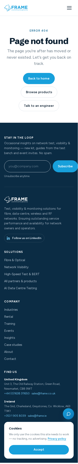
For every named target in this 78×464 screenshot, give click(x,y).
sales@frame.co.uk (43, 393)
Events (9, 331)
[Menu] (69, 8)
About (8, 352)
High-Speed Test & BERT (22, 274)
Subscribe (65, 166)
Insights (9, 338)
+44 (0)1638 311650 (17, 393)
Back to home (39, 78)
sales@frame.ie (37, 415)
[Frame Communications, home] (16, 7)
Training (9, 324)
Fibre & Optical (14, 260)
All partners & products (20, 281)
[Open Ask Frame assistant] (68, 413)
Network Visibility (16, 267)
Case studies (13, 345)
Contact (10, 359)
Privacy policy (57, 438)
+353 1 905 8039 (15, 415)
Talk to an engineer (39, 106)
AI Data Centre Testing (20, 288)
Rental (8, 317)
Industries (11, 310)
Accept (39, 449)
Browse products (39, 92)
